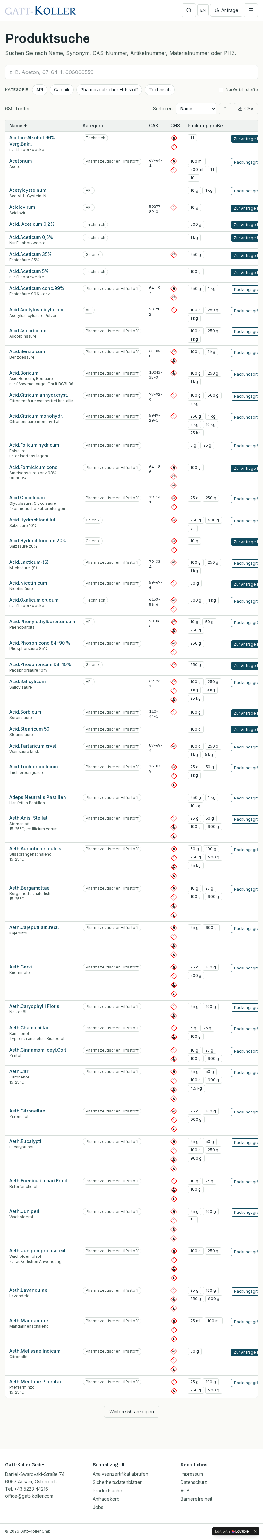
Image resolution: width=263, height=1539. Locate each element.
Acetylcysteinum (27, 190)
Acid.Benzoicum (27, 351)
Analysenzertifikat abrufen (120, 1473)
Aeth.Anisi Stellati (29, 818)
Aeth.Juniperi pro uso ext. (38, 1250)
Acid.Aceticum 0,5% (31, 237)
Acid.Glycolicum (27, 497)
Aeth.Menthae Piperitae (36, 1381)
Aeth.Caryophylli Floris (34, 1006)
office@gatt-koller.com (29, 1496)
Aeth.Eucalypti (25, 1141)
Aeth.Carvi (20, 966)
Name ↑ (18, 125)
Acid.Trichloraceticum (33, 766)
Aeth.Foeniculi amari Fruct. (39, 1180)
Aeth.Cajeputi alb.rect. (34, 927)
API (39, 89)
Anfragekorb (106, 1498)
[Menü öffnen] (251, 10)
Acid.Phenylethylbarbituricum (42, 621)
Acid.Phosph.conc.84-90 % (39, 643)
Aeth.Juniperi (24, 1211)
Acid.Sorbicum (25, 712)
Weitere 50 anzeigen (131, 1411)
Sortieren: (163, 108)
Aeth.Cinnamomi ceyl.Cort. (38, 1050)
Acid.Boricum (23, 373)
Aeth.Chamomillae (29, 1027)
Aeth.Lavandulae (28, 1290)
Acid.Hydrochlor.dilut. (33, 519)
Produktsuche (107, 1490)
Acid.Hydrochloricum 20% (37, 540)
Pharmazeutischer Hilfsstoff (109, 89)
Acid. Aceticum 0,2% (32, 224)
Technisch (160, 89)
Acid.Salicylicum (27, 681)
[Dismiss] (255, 1531)
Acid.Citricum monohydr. (36, 416)
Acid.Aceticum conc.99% (36, 288)
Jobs (98, 1507)
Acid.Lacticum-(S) (29, 562)
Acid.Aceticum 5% (29, 271)
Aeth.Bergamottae (29, 888)
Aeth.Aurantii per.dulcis (35, 848)
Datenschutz (194, 1482)
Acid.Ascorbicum (27, 330)
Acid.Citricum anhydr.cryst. (38, 395)
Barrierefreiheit (196, 1498)
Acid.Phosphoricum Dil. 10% (40, 664)
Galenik (62, 89)
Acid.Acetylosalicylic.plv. (36, 309)
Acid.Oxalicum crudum (33, 600)
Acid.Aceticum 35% (30, 254)
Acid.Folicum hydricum (34, 445)
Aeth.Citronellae (27, 1110)
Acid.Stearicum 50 (29, 728)
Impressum (192, 1473)
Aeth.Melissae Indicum (34, 1351)
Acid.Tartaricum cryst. (33, 745)
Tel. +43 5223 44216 (26, 1489)
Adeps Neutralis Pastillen (37, 797)
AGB (185, 1490)
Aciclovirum (22, 207)
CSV (249, 108)
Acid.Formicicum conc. (34, 467)
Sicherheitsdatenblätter (117, 1482)
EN (203, 10)
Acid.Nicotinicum (28, 583)
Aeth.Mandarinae (28, 1320)
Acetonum (20, 161)
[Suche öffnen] (189, 10)
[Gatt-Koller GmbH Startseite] (40, 10)
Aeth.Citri (19, 1071)
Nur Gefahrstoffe (242, 89)
